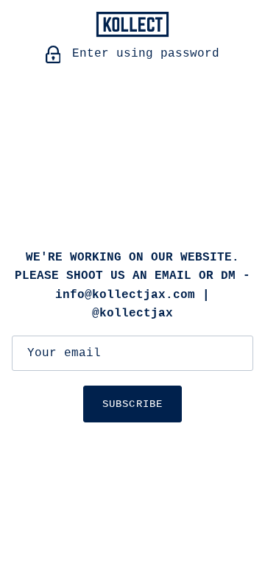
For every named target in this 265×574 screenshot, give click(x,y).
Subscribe (132, 404)
